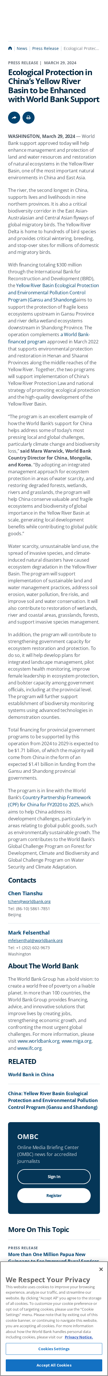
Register (53, 1195)
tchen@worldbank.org (29, 901)
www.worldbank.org (39, 1041)
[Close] (101, 1269)
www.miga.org (77, 1041)
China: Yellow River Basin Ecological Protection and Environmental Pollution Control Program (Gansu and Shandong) (53, 1100)
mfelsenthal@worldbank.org (35, 940)
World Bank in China (31, 1074)
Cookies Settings (53, 1348)
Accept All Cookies (54, 1365)
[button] (28, 118)
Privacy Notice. (79, 1337)
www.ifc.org (29, 1048)
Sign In (54, 1176)
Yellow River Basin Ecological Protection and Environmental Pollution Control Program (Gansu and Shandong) (54, 292)
